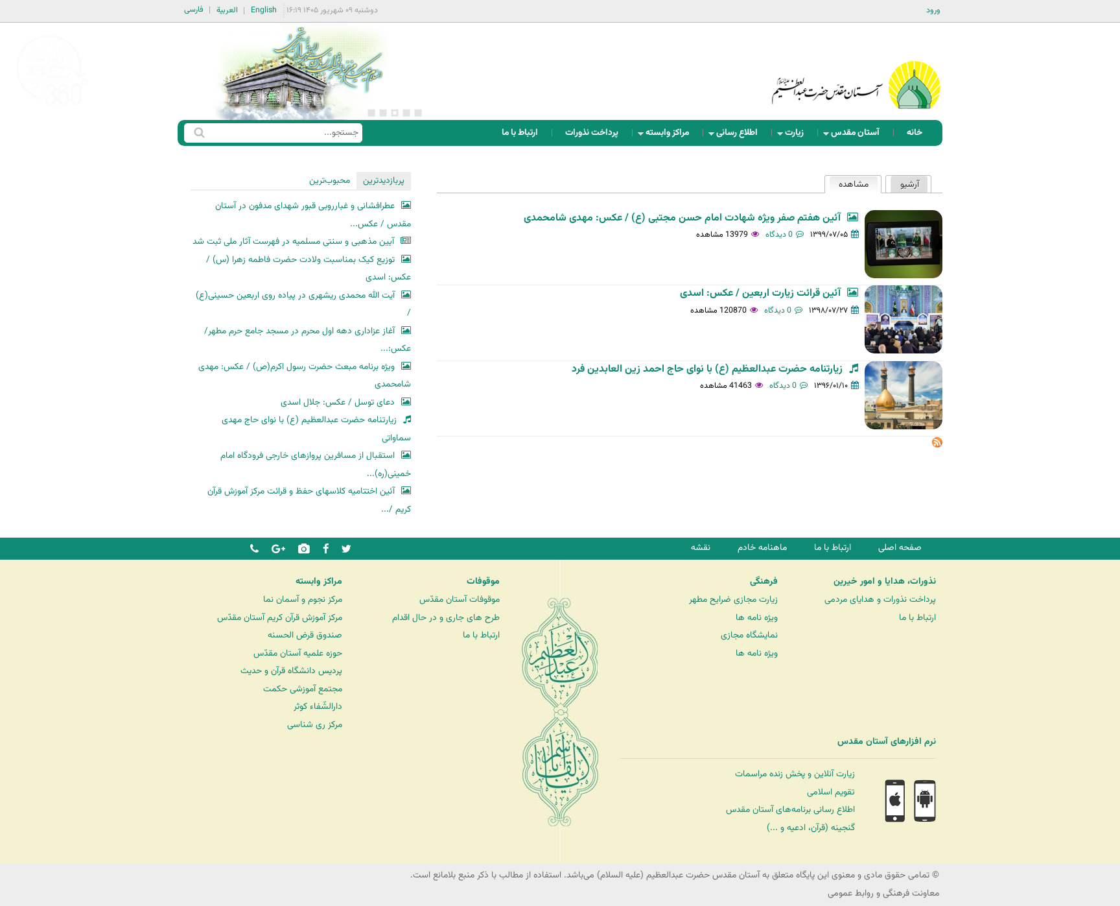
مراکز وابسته (671, 136)
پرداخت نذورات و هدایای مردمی (880, 599)
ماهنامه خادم (762, 547)
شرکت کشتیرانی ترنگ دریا (45, 769)
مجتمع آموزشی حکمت (302, 689)
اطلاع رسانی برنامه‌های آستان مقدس (790, 810)
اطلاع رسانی (740, 136)
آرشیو (909, 184)
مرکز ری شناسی (314, 725)
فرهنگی (764, 582)
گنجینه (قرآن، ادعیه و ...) (811, 828)
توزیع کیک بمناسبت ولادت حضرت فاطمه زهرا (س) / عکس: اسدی (308, 269)
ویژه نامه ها (757, 618)
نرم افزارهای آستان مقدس (886, 742)
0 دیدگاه (779, 234)
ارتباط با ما (520, 132)
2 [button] (406, 113)
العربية (227, 10)
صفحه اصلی (900, 547)
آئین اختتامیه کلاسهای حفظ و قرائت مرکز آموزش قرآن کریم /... (309, 500)
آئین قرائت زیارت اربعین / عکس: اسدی (760, 293)
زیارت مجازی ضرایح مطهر (733, 599)
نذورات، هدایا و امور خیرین (885, 582)
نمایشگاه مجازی (749, 635)
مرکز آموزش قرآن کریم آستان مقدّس (279, 618)
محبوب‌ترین (329, 180)
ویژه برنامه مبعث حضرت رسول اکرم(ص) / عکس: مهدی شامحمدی (304, 376)
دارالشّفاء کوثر (318, 706)
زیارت (798, 136)
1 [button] (418, 113)
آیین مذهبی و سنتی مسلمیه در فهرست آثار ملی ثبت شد (293, 241)
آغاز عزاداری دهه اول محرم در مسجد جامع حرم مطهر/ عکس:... (307, 340)
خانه (914, 132)
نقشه (700, 547)
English (264, 10)
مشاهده (849, 184)
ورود (933, 10)
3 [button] (395, 113)
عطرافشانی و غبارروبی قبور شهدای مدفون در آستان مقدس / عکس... (313, 215)
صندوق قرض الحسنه (305, 635)
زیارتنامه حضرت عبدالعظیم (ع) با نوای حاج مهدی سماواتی (316, 429)
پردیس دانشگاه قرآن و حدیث (291, 671)
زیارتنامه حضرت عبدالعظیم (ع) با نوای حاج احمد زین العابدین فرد (707, 369)
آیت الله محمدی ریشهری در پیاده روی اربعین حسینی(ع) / (303, 304)
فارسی (194, 9)
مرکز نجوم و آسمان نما (302, 599)
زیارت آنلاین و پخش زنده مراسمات (795, 774)
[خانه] (856, 68)
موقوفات (483, 582)
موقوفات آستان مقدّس (459, 599)
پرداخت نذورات (591, 132)
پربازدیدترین (383, 180)
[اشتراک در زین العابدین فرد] (937, 445)
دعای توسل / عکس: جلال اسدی (338, 402)
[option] (301, 71)
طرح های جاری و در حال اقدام (446, 618)
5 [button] (371, 113)
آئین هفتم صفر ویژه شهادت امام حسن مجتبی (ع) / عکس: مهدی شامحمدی (682, 218)
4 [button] (383, 113)
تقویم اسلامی (831, 792)
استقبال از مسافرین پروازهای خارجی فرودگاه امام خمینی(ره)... (315, 465)
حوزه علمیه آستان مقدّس (297, 653)
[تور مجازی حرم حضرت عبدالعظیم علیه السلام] (52, 106)
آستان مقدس (859, 136)
